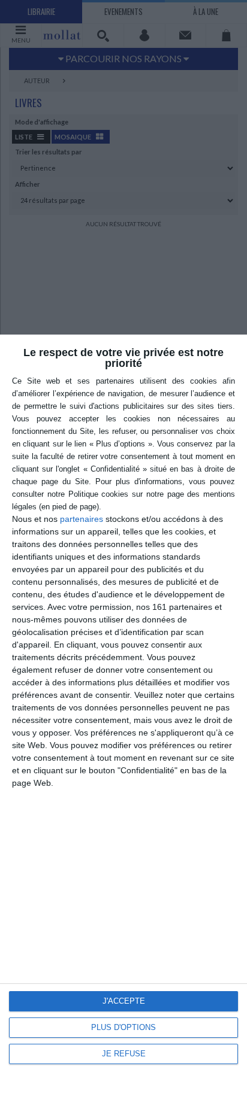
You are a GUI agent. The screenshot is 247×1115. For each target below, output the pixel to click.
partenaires (81, 519)
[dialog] (123, 725)
